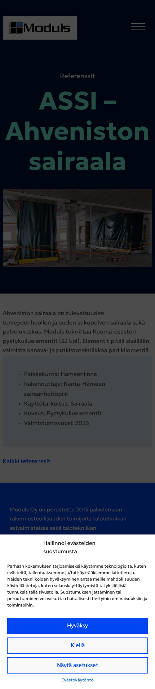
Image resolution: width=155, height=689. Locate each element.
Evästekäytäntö (77, 680)
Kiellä (78, 645)
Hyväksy (77, 625)
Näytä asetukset (77, 665)
